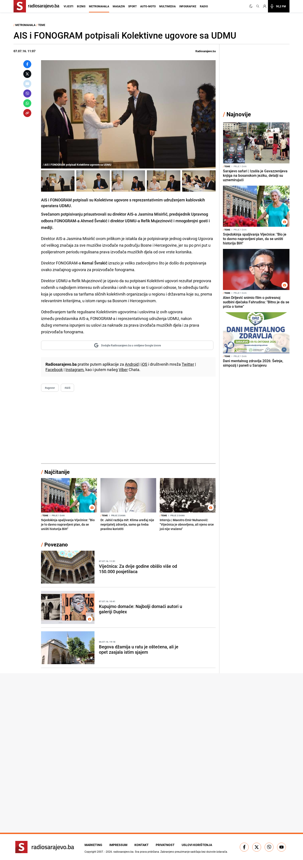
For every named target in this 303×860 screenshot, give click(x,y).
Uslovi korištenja (197, 845)
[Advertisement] (128, 428)
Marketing (93, 845)
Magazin (119, 6)
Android (132, 364)
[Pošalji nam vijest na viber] (269, 847)
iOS (144, 364)
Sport (132, 6)
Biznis (81, 6)
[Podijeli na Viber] (27, 93)
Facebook (54, 369)
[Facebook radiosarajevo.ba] (244, 847)
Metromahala (99, 6)
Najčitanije (57, 471)
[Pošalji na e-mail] (27, 84)
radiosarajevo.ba (123, 851)
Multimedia (167, 6)
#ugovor (50, 387)
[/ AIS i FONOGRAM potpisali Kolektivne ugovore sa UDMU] (58, 181)
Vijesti (68, 6)
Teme (41, 25)
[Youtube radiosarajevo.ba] (281, 847)
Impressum (118, 845)
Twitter (188, 364)
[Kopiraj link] (27, 113)
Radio (204, 6)
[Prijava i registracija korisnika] (264, 6)
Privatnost (165, 845)
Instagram (74, 369)
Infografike (187, 6)
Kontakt (141, 845)
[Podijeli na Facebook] (27, 64)
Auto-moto (148, 6)
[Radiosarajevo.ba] (44, 847)
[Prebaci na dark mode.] (251, 6)
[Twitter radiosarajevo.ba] (256, 847)
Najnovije (238, 114)
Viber (123, 369)
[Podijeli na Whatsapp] (27, 103)
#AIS (67, 387)
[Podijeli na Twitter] (27, 74)
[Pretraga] (257, 6)
